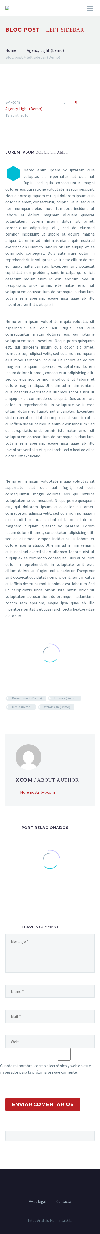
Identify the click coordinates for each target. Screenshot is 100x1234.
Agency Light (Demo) (23, 108)
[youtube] (57, 1183)
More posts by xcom (37, 792)
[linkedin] (50, 1183)
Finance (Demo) (65, 698)
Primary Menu (90, 8)
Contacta (63, 1202)
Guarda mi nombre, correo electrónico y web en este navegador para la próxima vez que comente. (45, 1069)
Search (89, 1136)
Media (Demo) (22, 707)
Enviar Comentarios (43, 1104)
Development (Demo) (27, 698)
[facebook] (43, 1183)
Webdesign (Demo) (57, 707)
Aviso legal (37, 1202)
